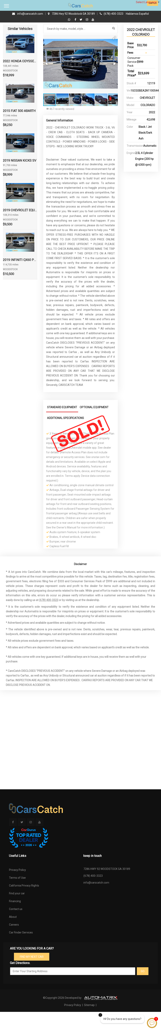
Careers (14, 924)
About (13, 916)
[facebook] (76, 19)
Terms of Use (17, 877)
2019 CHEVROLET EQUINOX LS (20, 210)
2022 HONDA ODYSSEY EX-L (20, 61)
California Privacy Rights (24, 885)
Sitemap (89, 1005)
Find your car (17, 893)
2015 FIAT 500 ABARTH (19, 111)
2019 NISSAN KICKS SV (19, 160)
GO (143, 971)
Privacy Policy (17, 869)
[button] (114, 38)
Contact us (15, 909)
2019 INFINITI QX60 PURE (20, 260)
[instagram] (87, 19)
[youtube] (93, 19)
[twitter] (81, 19)
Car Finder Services (21, 932)
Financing (15, 901)
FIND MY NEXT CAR (32, 956)
